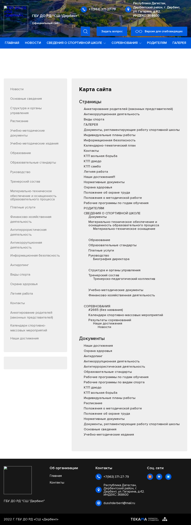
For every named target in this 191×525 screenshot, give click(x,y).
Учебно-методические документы (115, 290)
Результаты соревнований (109, 320)
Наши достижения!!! (99, 177)
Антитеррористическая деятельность (114, 366)
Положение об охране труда (107, 192)
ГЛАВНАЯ (12, 43)
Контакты (17, 303)
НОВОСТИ (33, 43)
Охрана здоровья (23, 284)
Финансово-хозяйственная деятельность (121, 295)
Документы (97, 217)
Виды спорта (20, 274)
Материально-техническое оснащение (124, 229)
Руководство (20, 172)
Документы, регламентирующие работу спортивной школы (132, 130)
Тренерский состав (25, 181)
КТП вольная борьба (100, 156)
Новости (17, 89)
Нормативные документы (104, 182)
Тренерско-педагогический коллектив (124, 279)
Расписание (19, 121)
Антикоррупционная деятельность (112, 114)
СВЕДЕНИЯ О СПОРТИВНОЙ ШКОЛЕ (112, 213)
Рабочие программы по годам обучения (116, 203)
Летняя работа (21, 293)
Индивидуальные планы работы (109, 135)
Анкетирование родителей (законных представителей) (128, 109)
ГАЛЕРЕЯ (179, 43)
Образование (20, 153)
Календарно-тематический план (110, 145)
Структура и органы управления (114, 270)
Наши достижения (24, 338)
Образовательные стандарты (33, 162)
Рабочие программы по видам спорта (114, 382)
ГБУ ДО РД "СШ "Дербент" (55, 16)
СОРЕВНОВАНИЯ (97, 306)
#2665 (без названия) (105, 310)
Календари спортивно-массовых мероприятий (125, 315)
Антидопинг (19, 265)
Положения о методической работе (113, 198)
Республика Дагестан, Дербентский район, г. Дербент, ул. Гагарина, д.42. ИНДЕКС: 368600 (156, 9)
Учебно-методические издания (34, 143)
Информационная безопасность (35, 255)
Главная (56, 476)
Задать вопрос (112, 31)
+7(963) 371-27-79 (102, 9)
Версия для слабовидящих (164, 31)
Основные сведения (26, 99)
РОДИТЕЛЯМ (157, 43)
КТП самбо (92, 166)
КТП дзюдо (92, 161)
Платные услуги (22, 207)
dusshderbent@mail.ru (119, 503)
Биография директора (111, 259)
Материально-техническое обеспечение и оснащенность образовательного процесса (33, 195)
